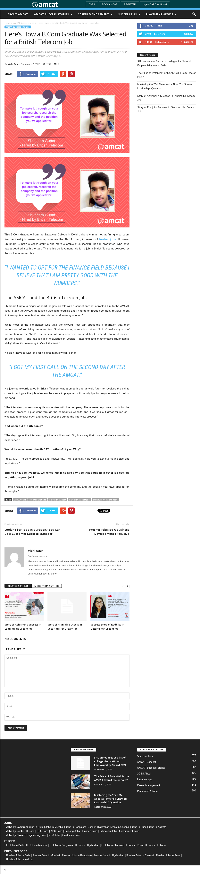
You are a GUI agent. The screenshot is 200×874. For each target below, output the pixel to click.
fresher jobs (107, 239)
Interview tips (144, 779)
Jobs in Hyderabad (98, 827)
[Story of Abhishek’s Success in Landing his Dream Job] (24, 606)
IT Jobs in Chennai (112, 845)
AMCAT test (20, 500)
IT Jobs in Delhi (15, 845)
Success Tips (127, 14)
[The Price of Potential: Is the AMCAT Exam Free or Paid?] (80, 781)
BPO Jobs (42, 831)
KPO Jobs (56, 831)
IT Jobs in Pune (134, 845)
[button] (194, 14)
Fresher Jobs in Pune (168, 855)
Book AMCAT (109, 4)
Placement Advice (159, 14)
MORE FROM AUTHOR (46, 585)
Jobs (92, 4)
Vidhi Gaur (13, 64)
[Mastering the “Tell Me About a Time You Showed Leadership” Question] (80, 800)
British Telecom (57, 500)
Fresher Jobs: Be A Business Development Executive (109, 532)
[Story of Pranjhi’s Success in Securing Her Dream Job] (67, 606)
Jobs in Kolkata (157, 827)
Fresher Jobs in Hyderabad (109, 855)
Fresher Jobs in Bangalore (77, 855)
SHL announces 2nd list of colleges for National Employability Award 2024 (164, 63)
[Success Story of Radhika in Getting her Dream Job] (109, 606)
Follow (188, 34)
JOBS (8, 822)
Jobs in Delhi (36, 827)
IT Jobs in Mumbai (36, 845)
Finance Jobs (89, 831)
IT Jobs (30, 831)
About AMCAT (17, 14)
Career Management (93, 14)
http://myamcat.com (37, 556)
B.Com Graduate (37, 500)
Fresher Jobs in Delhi (18, 855)
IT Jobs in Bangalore (61, 845)
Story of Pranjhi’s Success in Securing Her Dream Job (165, 109)
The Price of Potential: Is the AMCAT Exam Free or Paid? (166, 74)
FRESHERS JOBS (15, 851)
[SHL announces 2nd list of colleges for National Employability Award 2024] (80, 763)
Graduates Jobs (71, 835)
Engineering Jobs (36, 835)
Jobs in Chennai (120, 827)
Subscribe (187, 42)
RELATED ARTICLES (18, 585)
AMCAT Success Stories (51, 14)
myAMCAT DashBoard (155, 4)
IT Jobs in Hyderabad (87, 845)
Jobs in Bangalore (76, 827)
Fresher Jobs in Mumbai (46, 855)
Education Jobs (108, 831)
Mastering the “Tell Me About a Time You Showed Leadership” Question (165, 86)
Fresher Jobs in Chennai (140, 855)
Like (191, 25)
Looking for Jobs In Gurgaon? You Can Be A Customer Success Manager (32, 532)
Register (130, 4)
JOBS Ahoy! (144, 773)
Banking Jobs (72, 831)
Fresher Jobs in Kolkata (19, 859)
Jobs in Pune (139, 827)
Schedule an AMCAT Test (105, 500)
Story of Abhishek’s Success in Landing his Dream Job (166, 97)
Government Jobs (129, 831)
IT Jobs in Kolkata (155, 845)
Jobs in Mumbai (54, 827)
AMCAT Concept (146, 761)
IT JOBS (9, 841)
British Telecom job (79, 500)
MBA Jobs (54, 835)
